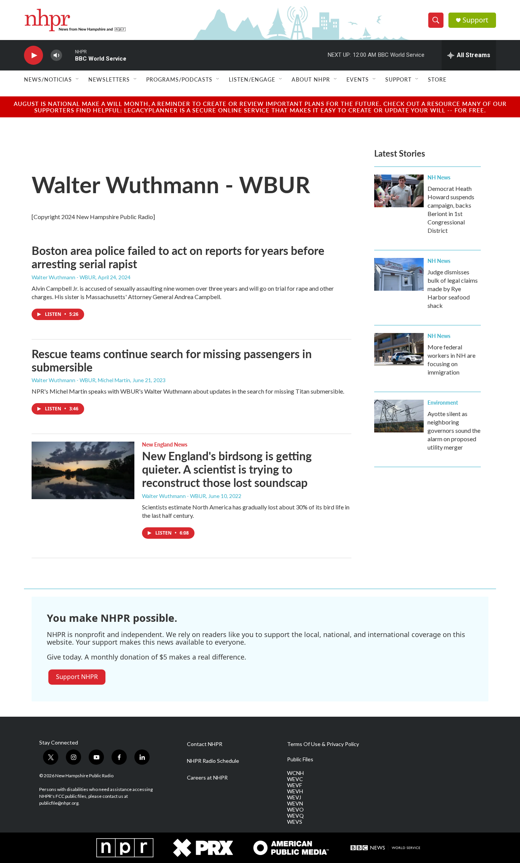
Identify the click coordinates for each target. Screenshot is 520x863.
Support (475, 20)
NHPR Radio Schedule (213, 761)
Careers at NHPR (207, 778)
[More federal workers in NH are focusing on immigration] (399, 349)
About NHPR (311, 79)
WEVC (295, 779)
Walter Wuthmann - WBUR (64, 277)
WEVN (295, 804)
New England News (164, 444)
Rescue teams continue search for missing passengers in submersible (172, 360)
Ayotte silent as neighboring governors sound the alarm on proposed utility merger (453, 430)
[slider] (68, 55)
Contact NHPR (204, 744)
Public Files (300, 759)
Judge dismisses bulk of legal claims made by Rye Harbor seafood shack (452, 288)
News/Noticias (48, 79)
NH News (438, 177)
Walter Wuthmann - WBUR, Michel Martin (81, 380)
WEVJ (294, 797)
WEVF (294, 785)
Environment (442, 402)
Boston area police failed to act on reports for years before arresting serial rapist (178, 257)
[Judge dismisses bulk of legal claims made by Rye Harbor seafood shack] (399, 274)
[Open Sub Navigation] (78, 79)
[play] (33, 55)
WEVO (295, 810)
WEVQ (295, 816)
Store (437, 79)
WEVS (294, 822)
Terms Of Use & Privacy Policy (323, 744)
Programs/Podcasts (179, 79)
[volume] (56, 55)
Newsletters (109, 79)
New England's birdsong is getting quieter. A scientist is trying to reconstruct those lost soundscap (227, 469)
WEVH (295, 791)
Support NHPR (77, 676)
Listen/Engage (252, 79)
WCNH (295, 773)
